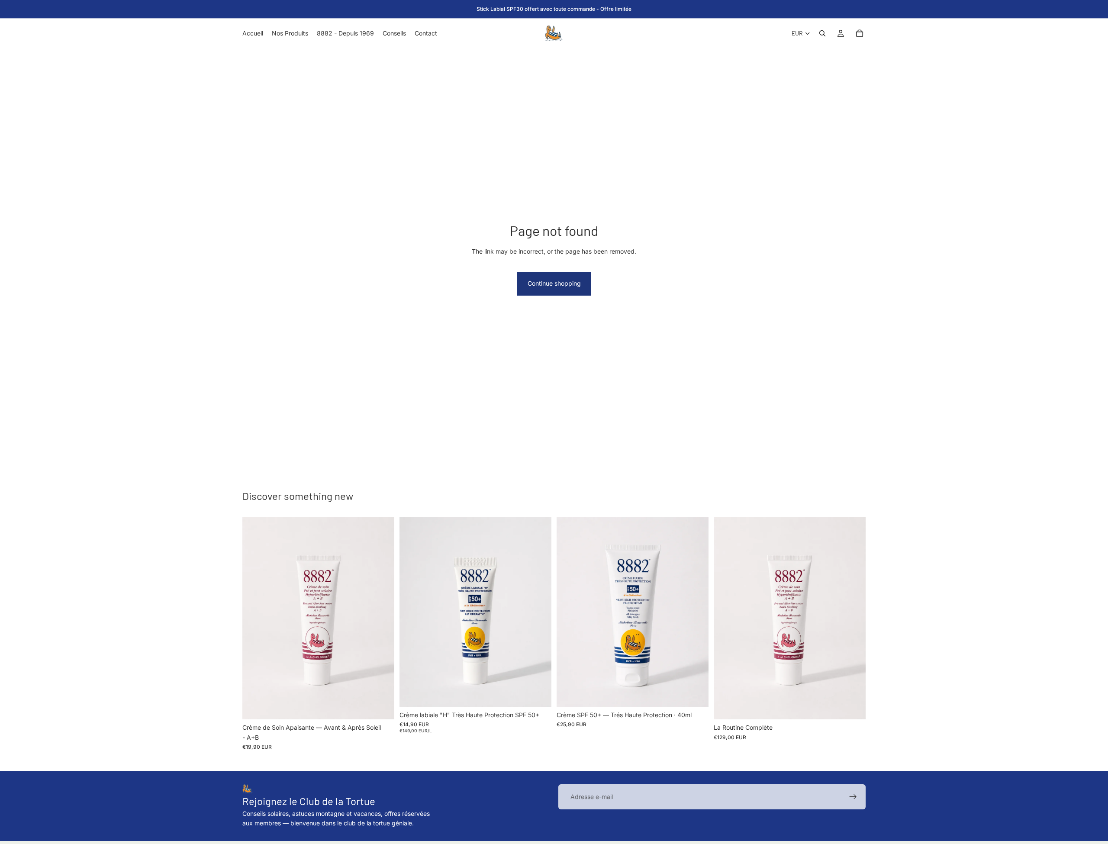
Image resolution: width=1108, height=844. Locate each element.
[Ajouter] (381, 706)
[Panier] (859, 33)
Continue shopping (554, 283)
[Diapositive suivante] (696, 612)
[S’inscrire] (853, 797)
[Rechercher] (822, 33)
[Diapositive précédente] (570, 612)
